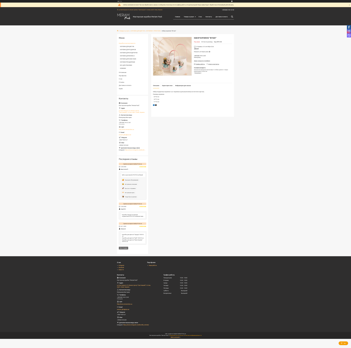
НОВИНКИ (123, 68)
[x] (156, 105)
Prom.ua (184, 333)
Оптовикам (122, 72)
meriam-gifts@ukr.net (125, 135)
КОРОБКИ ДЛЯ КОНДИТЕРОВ (128, 52)
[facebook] (154, 105)
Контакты (209, 16)
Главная (177, 16)
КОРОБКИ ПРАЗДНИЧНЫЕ (127, 62)
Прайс (121, 88)
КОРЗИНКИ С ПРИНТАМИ (153, 31)
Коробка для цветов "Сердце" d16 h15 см (133, 235)
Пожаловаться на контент (176, 335)
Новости (121, 269)
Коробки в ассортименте (127, 43)
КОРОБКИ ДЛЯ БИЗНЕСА (127, 56)
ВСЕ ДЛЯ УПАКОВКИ (126, 65)
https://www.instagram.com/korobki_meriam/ (138, 150)
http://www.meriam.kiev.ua (126, 129)
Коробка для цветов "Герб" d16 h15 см (133, 238)
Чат (345, 343)
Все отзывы (123, 248)
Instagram (121, 265)
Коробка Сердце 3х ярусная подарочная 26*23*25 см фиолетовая (132, 215)
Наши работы (153, 265)
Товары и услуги (189, 16)
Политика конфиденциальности (193, 335)
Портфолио (122, 75)
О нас (200, 16)
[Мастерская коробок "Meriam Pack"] (124, 17)
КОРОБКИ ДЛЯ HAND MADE (128, 59)
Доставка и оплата (222, 16)
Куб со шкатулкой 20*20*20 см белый (132, 175)
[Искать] (231, 16)
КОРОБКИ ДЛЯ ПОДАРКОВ (128, 49)
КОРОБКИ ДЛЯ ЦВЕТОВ (138, 31)
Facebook (121, 267)
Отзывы (121, 82)
